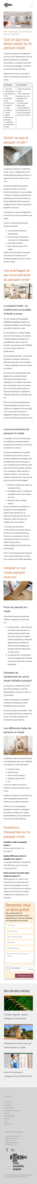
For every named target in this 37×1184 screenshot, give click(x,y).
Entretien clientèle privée (12, 1110)
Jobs (5, 1121)
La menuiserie (8, 1108)
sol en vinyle (25, 333)
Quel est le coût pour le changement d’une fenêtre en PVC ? (18, 1076)
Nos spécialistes (9, 1116)
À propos (7, 1113)
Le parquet (7, 1102)
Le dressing (8, 1105)
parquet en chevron (12, 415)
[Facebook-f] (7, 1150)
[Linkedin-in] (13, 1150)
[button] (31, 5)
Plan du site (8, 1124)
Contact (6, 1118)
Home (5, 32)
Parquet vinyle (12, 32)
